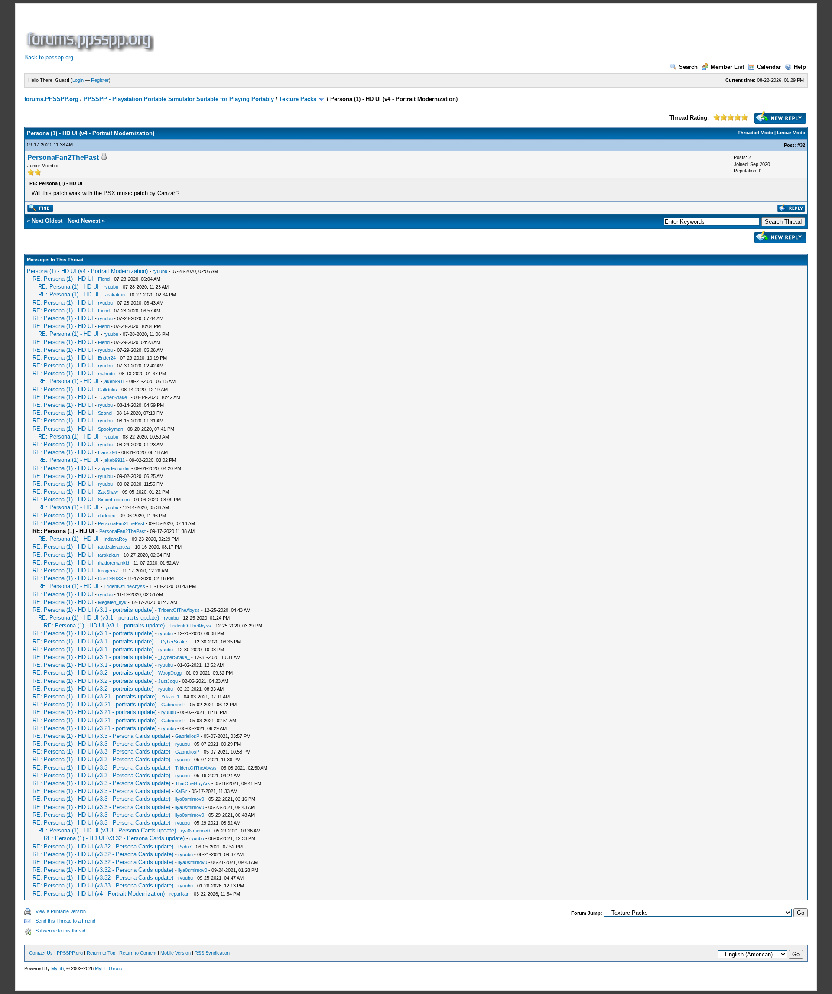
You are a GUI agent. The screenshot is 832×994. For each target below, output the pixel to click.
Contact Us (41, 952)
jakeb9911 (114, 381)
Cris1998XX (110, 578)
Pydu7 (185, 846)
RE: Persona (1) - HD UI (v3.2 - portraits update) (92, 672)
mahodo (106, 373)
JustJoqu (168, 681)
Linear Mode (791, 132)
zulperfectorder (114, 468)
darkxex (106, 515)
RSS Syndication (212, 952)
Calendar (769, 67)
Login (78, 80)
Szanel (105, 413)
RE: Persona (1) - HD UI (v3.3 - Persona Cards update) (101, 736)
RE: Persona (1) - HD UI (62, 279)
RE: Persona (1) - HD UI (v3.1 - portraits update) (92, 610)
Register (100, 80)
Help (800, 67)
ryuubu (160, 271)
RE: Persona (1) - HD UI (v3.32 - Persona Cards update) (114, 838)
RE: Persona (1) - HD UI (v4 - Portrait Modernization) (98, 893)
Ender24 (107, 358)
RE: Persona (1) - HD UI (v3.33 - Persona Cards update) (102, 885)
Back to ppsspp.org (48, 57)
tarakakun (114, 294)
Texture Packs (297, 99)
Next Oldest (47, 221)
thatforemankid (113, 562)
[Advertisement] (313, 32)
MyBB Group (108, 968)
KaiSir (181, 791)
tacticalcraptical (114, 546)
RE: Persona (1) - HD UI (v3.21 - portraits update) (94, 696)
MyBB (57, 968)
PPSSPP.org (70, 952)
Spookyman (110, 429)
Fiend (104, 279)
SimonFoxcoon (114, 499)
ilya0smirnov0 (189, 799)
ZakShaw (108, 491)
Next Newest (84, 221)
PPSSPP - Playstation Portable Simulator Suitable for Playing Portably (179, 99)
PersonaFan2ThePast (63, 157)
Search (688, 67)
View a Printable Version (61, 911)
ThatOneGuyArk (192, 783)
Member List (727, 67)
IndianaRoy (115, 539)
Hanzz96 (107, 452)
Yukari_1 (170, 696)
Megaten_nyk (112, 602)
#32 (801, 145)
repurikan (179, 894)
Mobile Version (175, 952)
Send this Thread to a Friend (65, 920)
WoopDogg (170, 673)
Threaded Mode (755, 132)
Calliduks (107, 389)
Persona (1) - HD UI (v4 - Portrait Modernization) (87, 271)
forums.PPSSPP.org (51, 99)
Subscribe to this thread (60, 930)
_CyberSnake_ (114, 397)
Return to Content (137, 952)
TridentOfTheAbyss (124, 586)
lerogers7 (108, 570)
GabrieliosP (173, 704)
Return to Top (101, 952)
